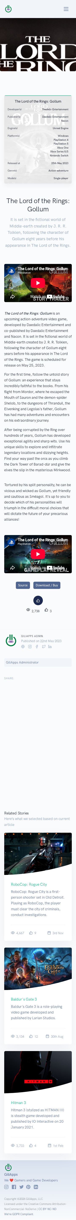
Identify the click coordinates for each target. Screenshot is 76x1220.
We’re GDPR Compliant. (19, 1214)
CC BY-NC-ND (47, 1209)
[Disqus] (38, 747)
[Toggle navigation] (61, 9)
